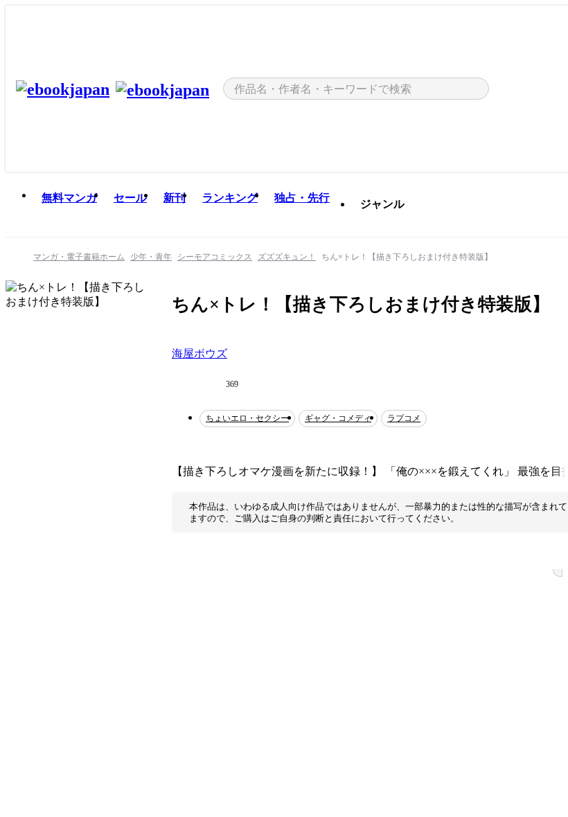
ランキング (230, 198)
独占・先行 (302, 198)
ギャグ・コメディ (338, 418)
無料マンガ (69, 198)
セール (130, 198)
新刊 (174, 198)
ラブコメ (403, 418)
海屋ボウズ (199, 353)
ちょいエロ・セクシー (247, 418)
